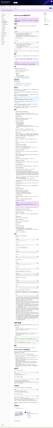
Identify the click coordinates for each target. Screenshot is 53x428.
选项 (44, 17)
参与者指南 (18, 415)
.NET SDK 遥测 (33, 64)
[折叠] (9, 12)
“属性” (45, 14)
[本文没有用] (50, 24)
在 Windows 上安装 (34, 58)
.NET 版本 (16, 407)
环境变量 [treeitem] (3, 19)
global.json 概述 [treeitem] (4, 23)
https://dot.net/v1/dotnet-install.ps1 (27, 84)
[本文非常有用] (49, 24)
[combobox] (5, 14)
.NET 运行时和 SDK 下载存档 (19, 408)
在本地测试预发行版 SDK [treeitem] (5, 24)
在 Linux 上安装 (34, 59)
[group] (26, 46)
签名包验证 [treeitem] (3, 28)
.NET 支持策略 (32, 130)
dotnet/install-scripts (20, 85)
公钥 (24, 357)
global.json (24, 151)
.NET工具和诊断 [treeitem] (3, 15)
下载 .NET (50, 8)
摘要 (44, 15)
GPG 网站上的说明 (19, 356)
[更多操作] (38, 13)
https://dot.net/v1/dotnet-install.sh (26, 83)
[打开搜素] (50, 6)
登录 (51, 6)
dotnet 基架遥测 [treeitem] (4, 27)
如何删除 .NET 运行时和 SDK (32, 347)
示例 (44, 18)
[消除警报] (51, 1)
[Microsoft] (1, 6)
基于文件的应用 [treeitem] (4, 20)
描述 (44, 16)
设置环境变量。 (46, 19)
